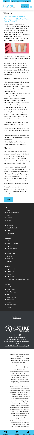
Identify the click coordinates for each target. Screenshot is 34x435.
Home (4, 12)
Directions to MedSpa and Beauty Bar (18, 279)
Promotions (10, 251)
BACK (8, 199)
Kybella (9, 302)
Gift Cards (10, 225)
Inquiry (9, 246)
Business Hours (11, 271)
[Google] (14, 335)
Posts (8, 223)
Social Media (10, 258)
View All (9, 307)
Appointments (11, 269)
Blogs (8, 230)
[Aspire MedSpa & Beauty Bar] (17, 326)
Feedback (9, 220)
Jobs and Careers (12, 248)
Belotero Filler (11, 289)
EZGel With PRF (11, 297)
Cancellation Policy (12, 228)
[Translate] (5, 432)
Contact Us (10, 274)
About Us (9, 210)
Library (9, 215)
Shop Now (10, 256)
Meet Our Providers (13, 212)
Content (9, 261)
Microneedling (11, 304)
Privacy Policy (11, 253)
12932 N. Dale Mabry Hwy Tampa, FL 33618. (17, 346)
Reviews (9, 218)
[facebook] (17, 335)
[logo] (8, 6)
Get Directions (11, 276)
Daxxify (9, 294)
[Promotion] (25, 6)
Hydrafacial (10, 299)
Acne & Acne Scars (12, 287)
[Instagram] (20, 335)
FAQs (8, 241)
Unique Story (11, 233)
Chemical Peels (11, 292)
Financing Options (12, 243)
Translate (5, 434)
